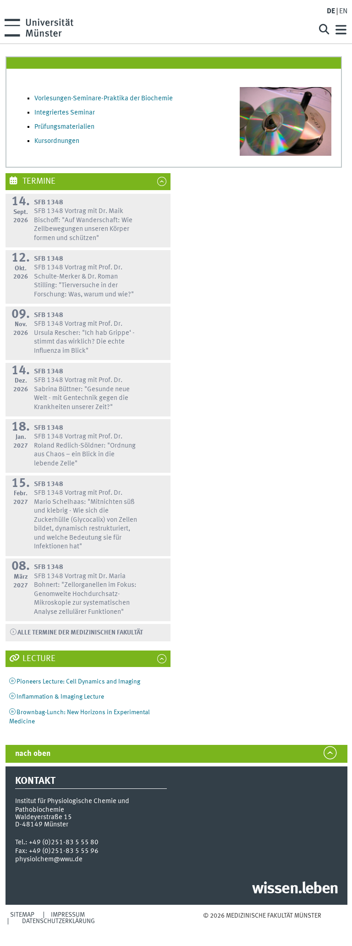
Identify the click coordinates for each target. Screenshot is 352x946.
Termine (38, 181)
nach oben (32, 754)
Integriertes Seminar (64, 112)
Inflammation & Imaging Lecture (60, 697)
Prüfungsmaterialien (64, 127)
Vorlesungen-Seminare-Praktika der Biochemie (103, 98)
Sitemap (22, 915)
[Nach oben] (262, 925)
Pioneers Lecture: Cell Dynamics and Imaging (78, 681)
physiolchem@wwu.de (48, 859)
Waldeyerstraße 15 (43, 817)
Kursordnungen (56, 141)
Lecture (38, 659)
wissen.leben (295, 889)
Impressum (68, 915)
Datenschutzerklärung (58, 921)
